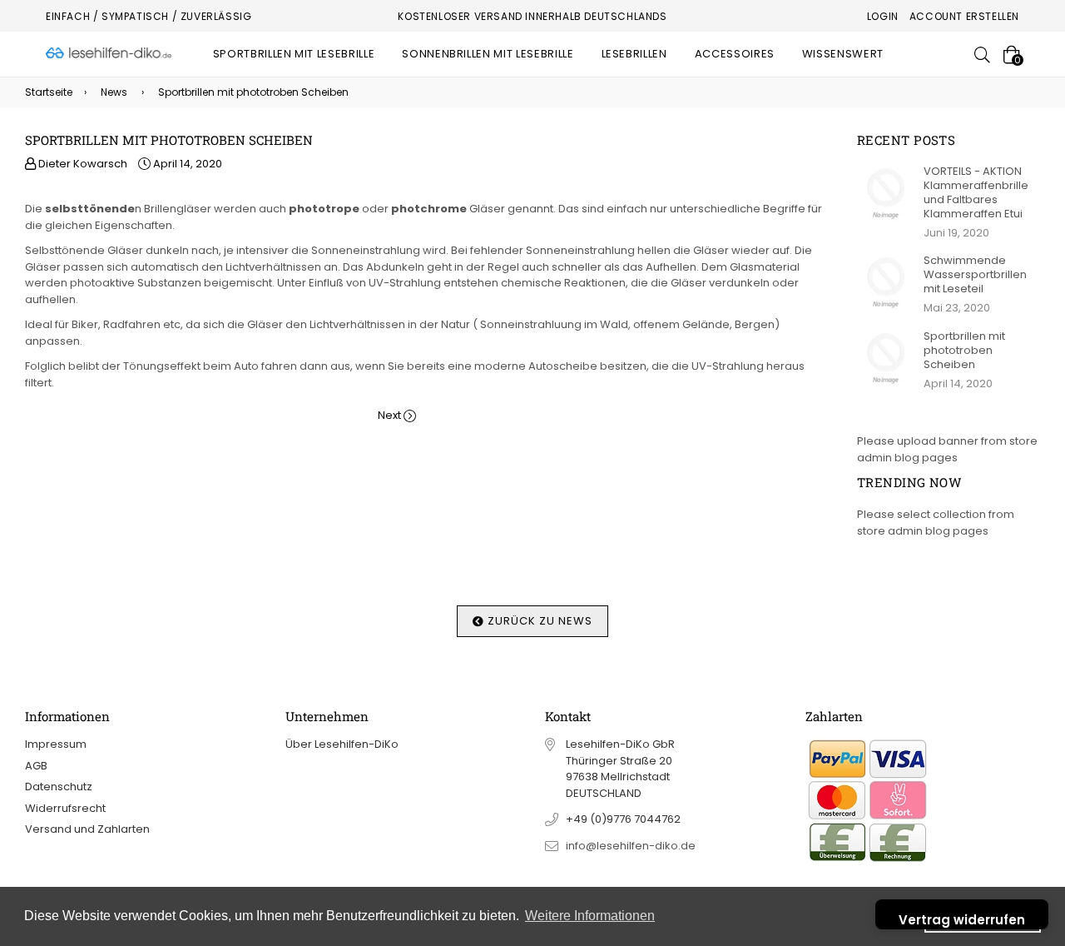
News (114, 92)
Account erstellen (964, 16)
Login (883, 16)
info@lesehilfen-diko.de (631, 846)
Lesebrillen (634, 54)
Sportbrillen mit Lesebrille (294, 54)
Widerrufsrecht (65, 808)
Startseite (48, 92)
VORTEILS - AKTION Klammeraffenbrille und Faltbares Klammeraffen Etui (976, 192)
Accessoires (735, 54)
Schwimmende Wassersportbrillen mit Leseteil (975, 274)
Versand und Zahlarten (87, 829)
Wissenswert (843, 54)
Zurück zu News (538, 621)
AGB (36, 766)
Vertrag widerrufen (962, 920)
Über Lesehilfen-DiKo (342, 744)
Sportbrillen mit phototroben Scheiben (964, 350)
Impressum (56, 744)
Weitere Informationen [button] (590, 916)
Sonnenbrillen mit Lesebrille (487, 54)
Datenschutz (58, 786)
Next (389, 415)
